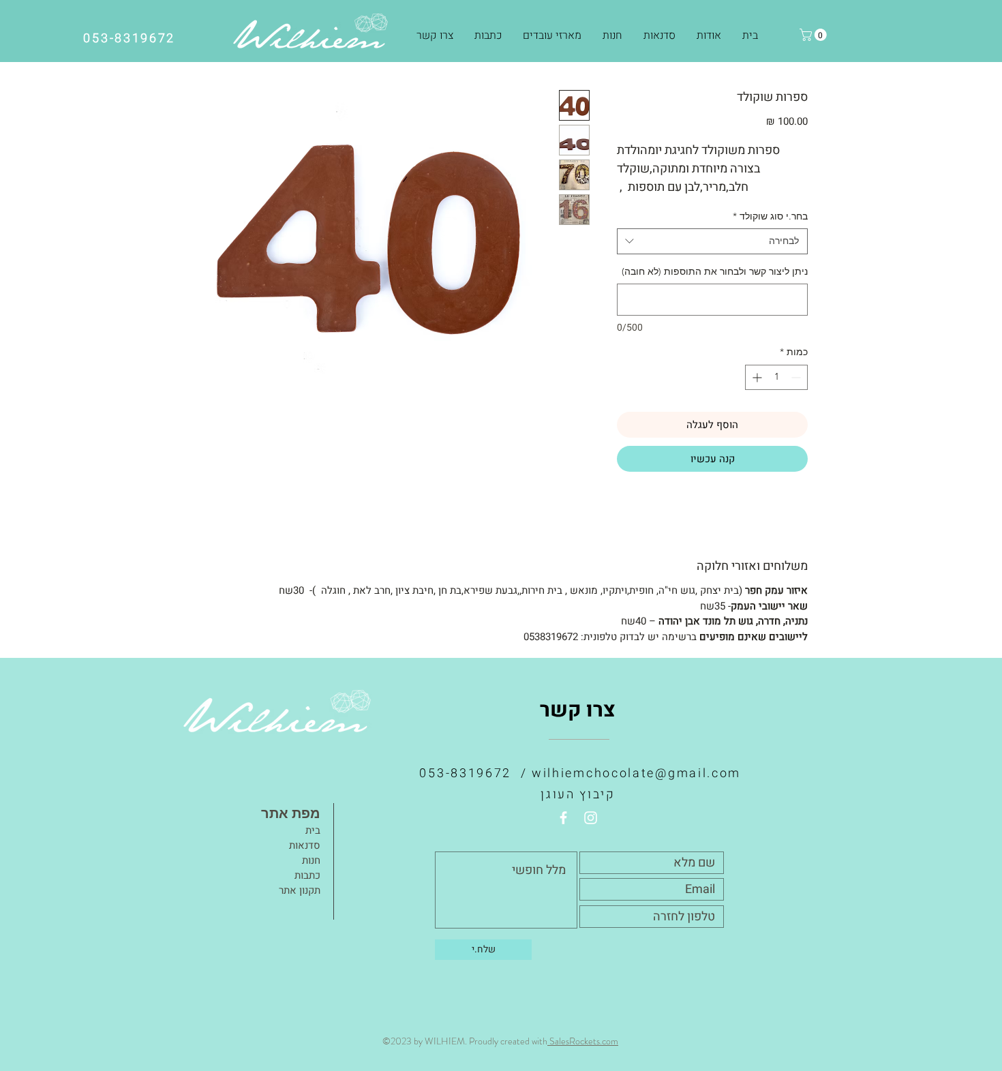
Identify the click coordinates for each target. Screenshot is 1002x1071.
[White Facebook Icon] (563, 817)
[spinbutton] (776, 377)
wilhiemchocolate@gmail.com (636, 773)
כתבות (307, 875)
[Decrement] (797, 377)
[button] (612, 35)
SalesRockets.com (582, 1041)
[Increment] (755, 377)
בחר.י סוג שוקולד (770, 216)
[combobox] (712, 241)
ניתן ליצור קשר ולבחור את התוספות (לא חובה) (715, 271)
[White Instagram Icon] (590, 817)
